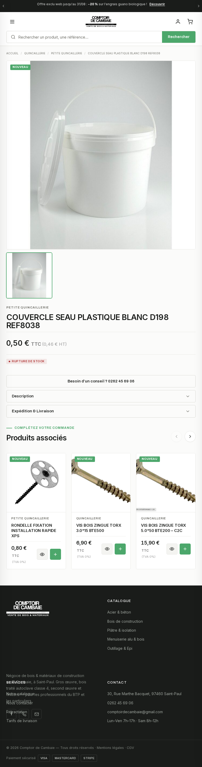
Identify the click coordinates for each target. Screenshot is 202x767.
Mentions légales (110, 748)
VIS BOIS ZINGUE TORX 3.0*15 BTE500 (98, 528)
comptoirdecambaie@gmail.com (135, 712)
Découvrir (157, 4)
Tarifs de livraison (21, 720)
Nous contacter (19, 703)
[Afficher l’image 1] (29, 275)
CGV (130, 748)
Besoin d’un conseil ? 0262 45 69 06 (101, 381)
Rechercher (179, 37)
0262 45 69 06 (120, 703)
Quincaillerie (88, 518)
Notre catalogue (20, 693)
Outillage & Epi (119, 648)
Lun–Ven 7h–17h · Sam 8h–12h (132, 720)
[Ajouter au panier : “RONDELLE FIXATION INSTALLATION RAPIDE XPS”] (55, 554)
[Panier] (190, 21)
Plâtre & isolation (121, 630)
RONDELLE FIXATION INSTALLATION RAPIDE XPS (33, 531)
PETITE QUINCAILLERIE (66, 53)
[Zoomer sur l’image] (101, 155)
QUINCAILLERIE (34, 53)
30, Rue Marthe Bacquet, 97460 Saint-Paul (144, 693)
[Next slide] (190, 436)
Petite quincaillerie (27, 307)
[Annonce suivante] (198, 6)
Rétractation (16, 712)
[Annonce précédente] (3, 6)
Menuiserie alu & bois (125, 639)
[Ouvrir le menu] (12, 21)
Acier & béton (119, 612)
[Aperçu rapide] (42, 554)
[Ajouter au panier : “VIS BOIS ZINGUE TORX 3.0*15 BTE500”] (120, 549)
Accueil (12, 53)
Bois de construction (125, 621)
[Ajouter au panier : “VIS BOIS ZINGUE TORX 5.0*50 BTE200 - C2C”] (185, 549)
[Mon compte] (178, 21)
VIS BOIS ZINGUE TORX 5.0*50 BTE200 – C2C (163, 528)
